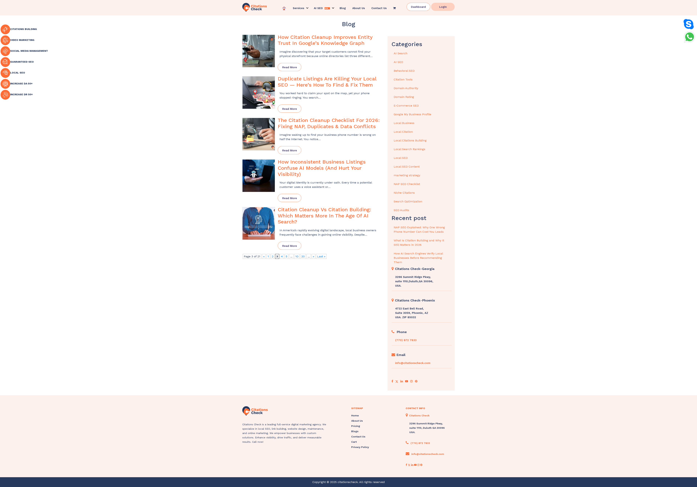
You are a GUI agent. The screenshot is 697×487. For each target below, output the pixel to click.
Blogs (354, 431)
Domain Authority (406, 88)
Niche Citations (404, 192)
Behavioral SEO (404, 70)
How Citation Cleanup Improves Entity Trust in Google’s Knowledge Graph (325, 40)
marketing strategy (407, 175)
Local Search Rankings (409, 149)
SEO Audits (401, 210)
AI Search (400, 53)
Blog (343, 8)
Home (355, 415)
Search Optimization (408, 201)
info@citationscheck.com (412, 363)
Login (443, 7)
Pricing (355, 426)
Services (298, 8)
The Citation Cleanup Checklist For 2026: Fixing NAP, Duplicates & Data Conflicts (329, 123)
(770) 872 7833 (406, 340)
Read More (289, 67)
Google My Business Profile (412, 114)
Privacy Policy (360, 447)
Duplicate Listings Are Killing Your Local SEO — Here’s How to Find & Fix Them (327, 82)
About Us (358, 8)
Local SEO (401, 158)
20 (303, 256)
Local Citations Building (410, 140)
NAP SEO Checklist (407, 184)
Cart (354, 441)
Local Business (404, 123)
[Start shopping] (395, 8)
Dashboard (418, 7)
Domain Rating (404, 97)
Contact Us (379, 8)
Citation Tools (403, 79)
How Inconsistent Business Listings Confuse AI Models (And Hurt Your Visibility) (322, 168)
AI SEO (398, 62)
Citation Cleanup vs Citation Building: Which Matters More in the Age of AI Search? (324, 216)
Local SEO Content (407, 166)
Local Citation (403, 131)
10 (296, 256)
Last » (321, 256)
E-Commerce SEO (406, 105)
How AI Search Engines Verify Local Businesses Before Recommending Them (418, 258)
